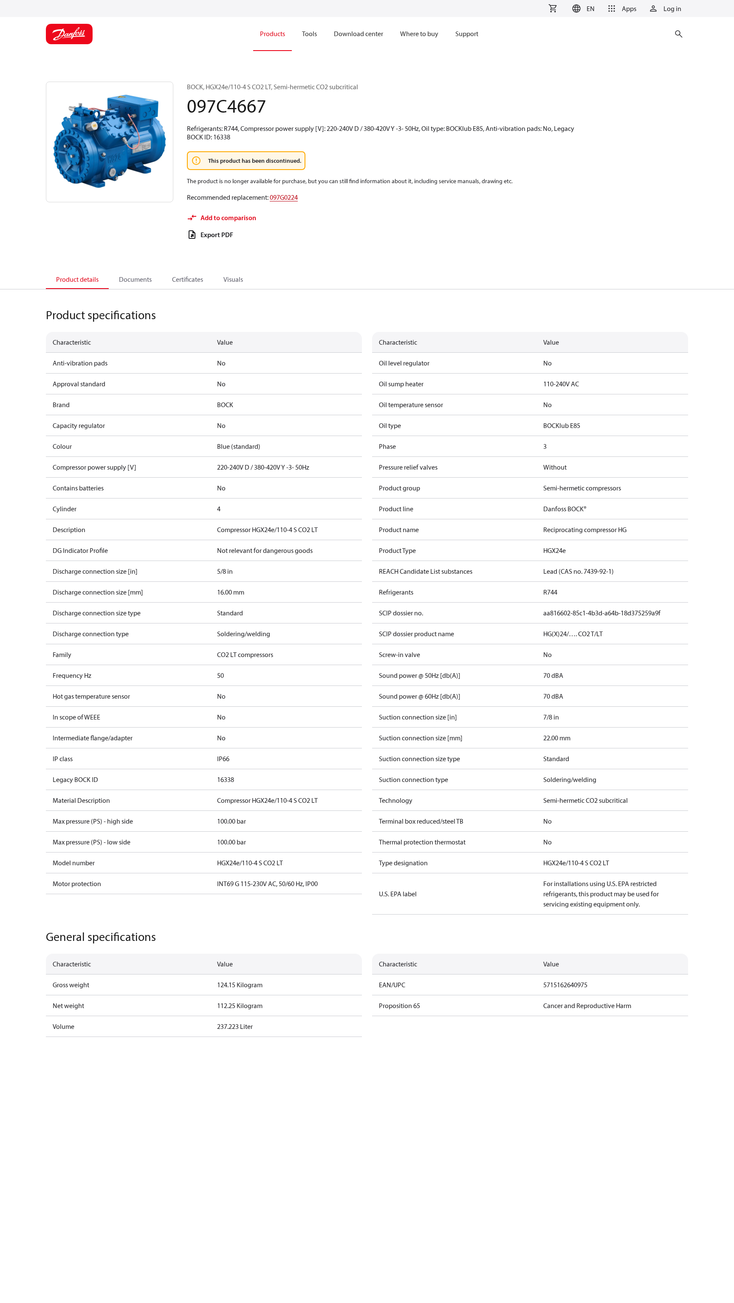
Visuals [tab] (233, 279)
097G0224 (284, 197)
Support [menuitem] (466, 33)
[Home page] (69, 34)
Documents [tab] (135, 279)
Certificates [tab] (187, 279)
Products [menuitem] (272, 33)
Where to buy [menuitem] (419, 33)
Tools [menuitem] (309, 33)
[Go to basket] (552, 8)
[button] (582, 8)
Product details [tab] (77, 279)
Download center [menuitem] (358, 33)
